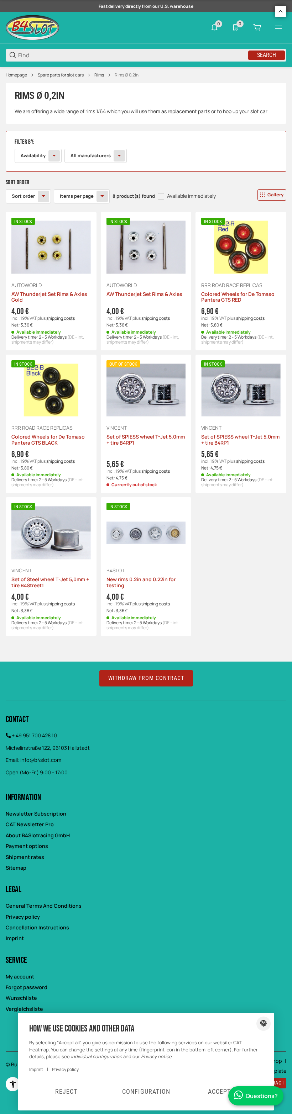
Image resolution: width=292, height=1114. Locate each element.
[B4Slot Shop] (32, 26)
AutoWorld (26, 285)
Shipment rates (25, 857)
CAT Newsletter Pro (30, 824)
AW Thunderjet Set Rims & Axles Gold (49, 297)
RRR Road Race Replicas (231, 285)
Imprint (15, 938)
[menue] (278, 27)
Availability (33, 155)
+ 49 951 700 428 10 (34, 735)
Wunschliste (21, 997)
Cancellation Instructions (37, 927)
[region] (146, 75)
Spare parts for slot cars (61, 75)
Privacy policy (23, 916)
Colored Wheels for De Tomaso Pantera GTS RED (238, 297)
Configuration (146, 1091)
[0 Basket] (257, 27)
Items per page (77, 196)
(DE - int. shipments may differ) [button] (47, 339)
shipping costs (60, 318)
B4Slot (115, 570)
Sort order (23, 196)
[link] (146, 151)
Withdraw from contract (146, 678)
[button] (243, 195)
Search (266, 55)
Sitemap (16, 867)
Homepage (16, 75)
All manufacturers (91, 155)
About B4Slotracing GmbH (38, 835)
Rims (99, 75)
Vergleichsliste (24, 1009)
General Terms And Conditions (44, 905)
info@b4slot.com (40, 760)
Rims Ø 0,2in (127, 75)
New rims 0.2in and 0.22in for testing (141, 583)
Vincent (116, 427)
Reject (66, 1091)
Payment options (27, 846)
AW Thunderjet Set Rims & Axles (144, 294)
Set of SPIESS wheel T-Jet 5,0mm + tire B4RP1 (145, 440)
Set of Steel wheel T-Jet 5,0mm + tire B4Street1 (50, 583)
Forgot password (26, 987)
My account (20, 976)
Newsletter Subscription (36, 813)
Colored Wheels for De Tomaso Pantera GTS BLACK (48, 440)
